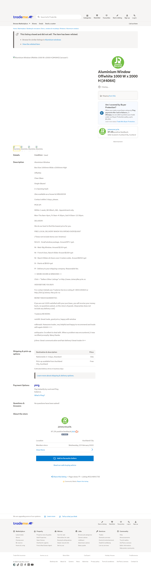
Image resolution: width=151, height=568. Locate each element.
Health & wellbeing (105, 543)
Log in (134, 18)
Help (121, 535)
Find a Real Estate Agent (44, 545)
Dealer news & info (63, 543)
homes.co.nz (44, 555)
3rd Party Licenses (125, 543)
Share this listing (60, 476)
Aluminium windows (53, 39)
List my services (104, 545)
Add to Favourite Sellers (66, 458)
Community (124, 531)
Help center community (127, 548)
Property (40, 531)
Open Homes (41, 540)
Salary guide (82, 545)
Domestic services (104, 537)
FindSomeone (133, 555)
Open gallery (55, 141)
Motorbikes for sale (63, 537)
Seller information (125, 545)
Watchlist (112, 524)
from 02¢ (112, 96)
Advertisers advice (84, 543)
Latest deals (20, 535)
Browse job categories (85, 535)
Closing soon (20, 540)
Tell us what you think (69, 516)
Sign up (127, 18)
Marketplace (20, 531)
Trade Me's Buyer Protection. (126, 121)
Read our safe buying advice (65, 465)
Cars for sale (61, 535)
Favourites (121, 524)
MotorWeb (66, 555)
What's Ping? (39, 395)
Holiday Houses (110, 555)
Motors (59, 531)
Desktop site (54, 561)
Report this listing (82, 481)
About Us (63, 561)
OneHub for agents (42, 543)
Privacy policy (95, 561)
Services (102, 531)
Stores (34, 24)
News (78, 561)
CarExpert (87, 555)
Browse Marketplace (20, 24)
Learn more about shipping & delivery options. (55, 375)
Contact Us (134, 561)
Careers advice (82, 537)
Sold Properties (41, 537)
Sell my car (60, 545)
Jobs (80, 531)
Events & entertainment (106, 540)
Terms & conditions (108, 561)
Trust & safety (124, 540)
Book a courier (50, 24)
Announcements (125, 537)
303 (73, 431)
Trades (101, 535)
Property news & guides (44, 535)
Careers (71, 561)
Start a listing (102, 524)
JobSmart (81, 540)
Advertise (85, 561)
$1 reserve (19, 543)
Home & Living (20, 545)
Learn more (51, 516)
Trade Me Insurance (19, 555)
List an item (133, 24)
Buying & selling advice (64, 540)
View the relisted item (31, 44)
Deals (41, 24)
